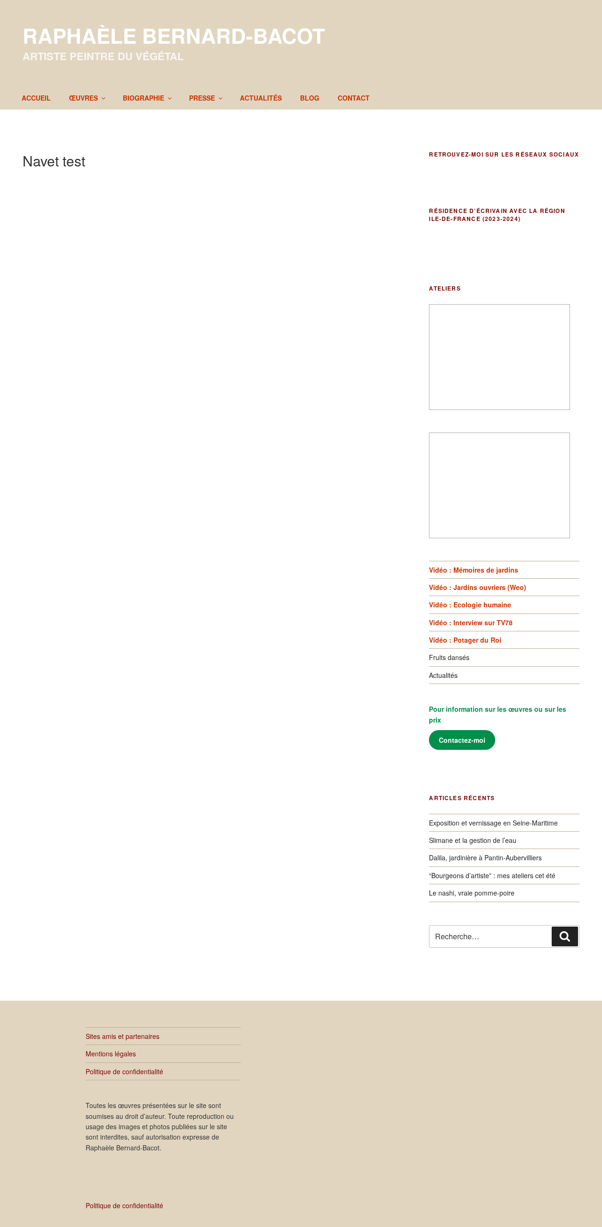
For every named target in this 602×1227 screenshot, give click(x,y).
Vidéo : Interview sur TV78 (471, 622)
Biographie (143, 97)
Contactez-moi (462, 740)
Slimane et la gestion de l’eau (472, 840)
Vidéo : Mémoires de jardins (473, 569)
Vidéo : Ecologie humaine (470, 604)
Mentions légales (111, 1053)
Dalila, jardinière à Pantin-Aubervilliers (485, 857)
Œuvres (83, 97)
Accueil (36, 97)
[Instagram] (477, 177)
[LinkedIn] (458, 177)
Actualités (261, 97)
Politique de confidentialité (124, 1071)
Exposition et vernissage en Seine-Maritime (493, 822)
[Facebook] (438, 177)
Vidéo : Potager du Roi (465, 640)
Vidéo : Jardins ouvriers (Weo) (477, 587)
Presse (202, 97)
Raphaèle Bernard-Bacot (174, 35)
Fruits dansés (449, 657)
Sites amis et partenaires (122, 1036)
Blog (309, 97)
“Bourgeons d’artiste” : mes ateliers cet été (492, 875)
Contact (354, 97)
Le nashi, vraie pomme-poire (472, 892)
